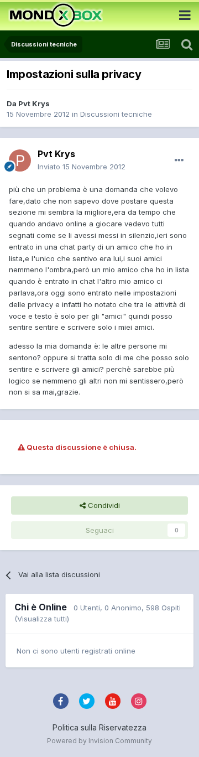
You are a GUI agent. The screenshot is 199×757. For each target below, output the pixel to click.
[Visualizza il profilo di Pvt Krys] (20, 160)
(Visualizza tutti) (41, 618)
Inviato (81, 166)
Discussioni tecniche (116, 114)
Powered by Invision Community (99, 741)
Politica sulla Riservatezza (99, 727)
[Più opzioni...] (179, 160)
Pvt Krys (34, 103)
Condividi (103, 505)
